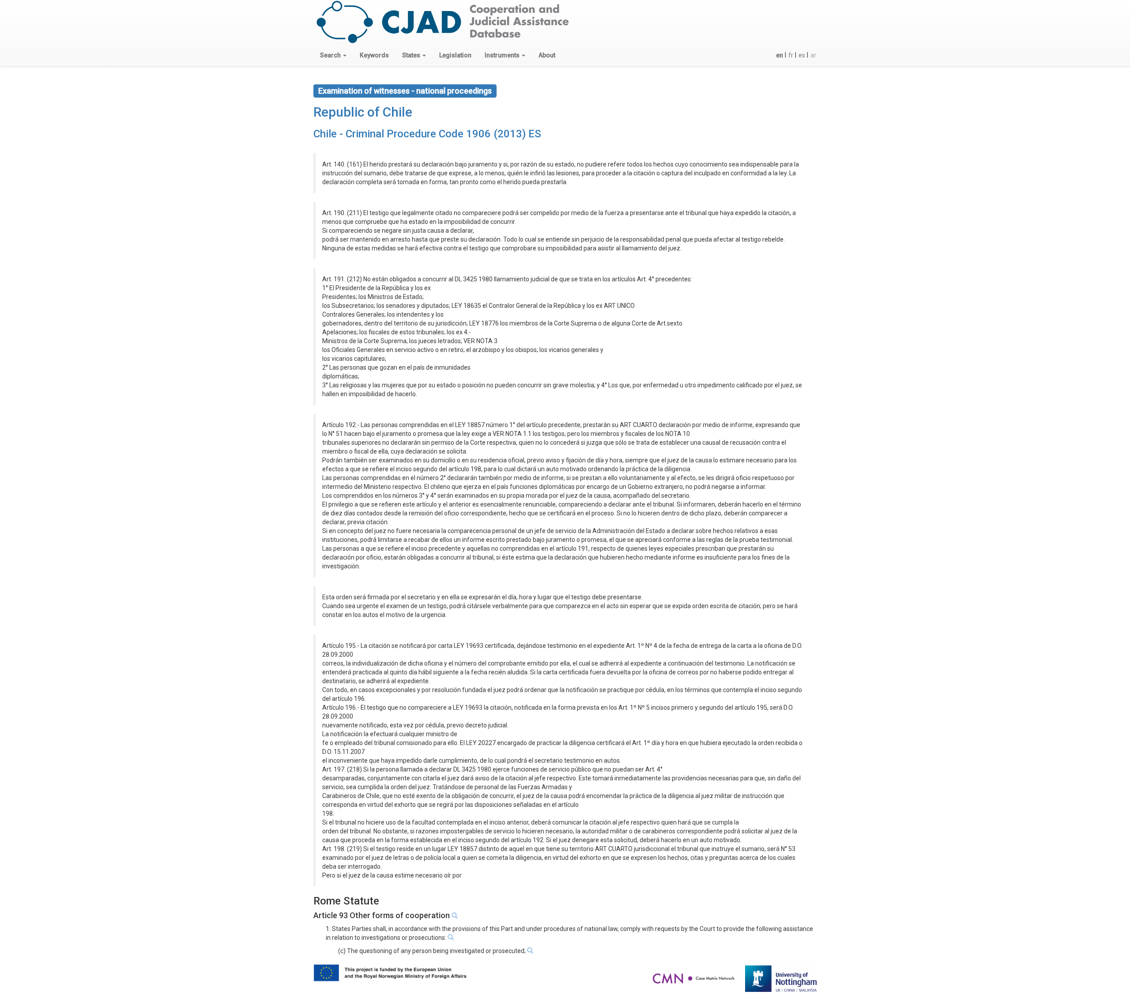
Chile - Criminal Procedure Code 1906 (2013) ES (427, 134)
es (802, 55)
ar (813, 55)
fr (790, 55)
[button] (333, 55)
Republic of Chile (362, 112)
